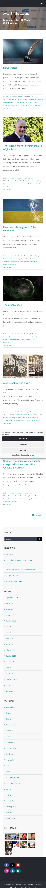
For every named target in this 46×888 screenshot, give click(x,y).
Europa (35, 99)
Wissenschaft (10, 818)
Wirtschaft (9, 812)
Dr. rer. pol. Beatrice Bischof (13, 96)
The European (21, 187)
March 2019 (10, 673)
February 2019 (11, 679)
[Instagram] (6, 870)
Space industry (31, 337)
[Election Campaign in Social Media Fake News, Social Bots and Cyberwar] (8, 852)
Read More (6, 108)
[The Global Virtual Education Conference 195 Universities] (8, 844)
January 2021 (11, 615)
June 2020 (9, 632)
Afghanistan (6, 184)
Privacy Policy (16, 455)
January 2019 (11, 685)
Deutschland (33, 259)
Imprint (32, 455)
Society (34, 181)
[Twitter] (12, 865)
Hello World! (10, 67)
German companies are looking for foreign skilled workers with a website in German (22, 464)
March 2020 (10, 644)
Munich (34, 261)
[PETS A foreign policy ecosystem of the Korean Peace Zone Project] (23, 836)
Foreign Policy (29, 105)
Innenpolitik (10, 102)
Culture (17, 181)
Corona (17, 496)
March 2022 (10, 603)
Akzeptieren (23, 438)
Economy (6, 337)
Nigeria (5, 502)
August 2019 (10, 662)
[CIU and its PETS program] (31, 836)
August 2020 (10, 627)
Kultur (30, 181)
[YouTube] (18, 865)
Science (24, 337)
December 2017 (12, 691)
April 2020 (9, 638)
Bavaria (5, 417)
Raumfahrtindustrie (15, 337)
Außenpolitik (19, 99)
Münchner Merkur (26, 415)
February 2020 (11, 650)
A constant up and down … (17, 383)
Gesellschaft (24, 181)
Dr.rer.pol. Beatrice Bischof (11, 105)
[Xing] (18, 870)
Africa (40, 496)
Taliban (14, 187)
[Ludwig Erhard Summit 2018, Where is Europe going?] (31, 844)
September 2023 (12, 597)
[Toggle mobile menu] (42, 3)
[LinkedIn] (12, 870)
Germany (23, 261)
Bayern (10, 417)
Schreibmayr (36, 420)
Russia (39, 261)
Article (5, 499)
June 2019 (9, 668)
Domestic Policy (28, 99)
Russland (6, 264)
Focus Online (10, 742)
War (16, 264)
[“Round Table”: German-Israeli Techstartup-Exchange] (8, 836)
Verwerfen (23, 444)
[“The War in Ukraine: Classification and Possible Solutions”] (23, 844)
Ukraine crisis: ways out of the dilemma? (20, 570)
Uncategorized (11, 807)
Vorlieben (23, 450)
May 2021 (9, 609)
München (29, 261)
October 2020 (11, 621)
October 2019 (11, 656)
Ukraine (11, 264)
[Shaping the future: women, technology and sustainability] (16, 844)
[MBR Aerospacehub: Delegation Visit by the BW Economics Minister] (16, 836)
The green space (12, 305)
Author (5, 340)
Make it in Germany (36, 499)
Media (8, 772)
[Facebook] (6, 865)
